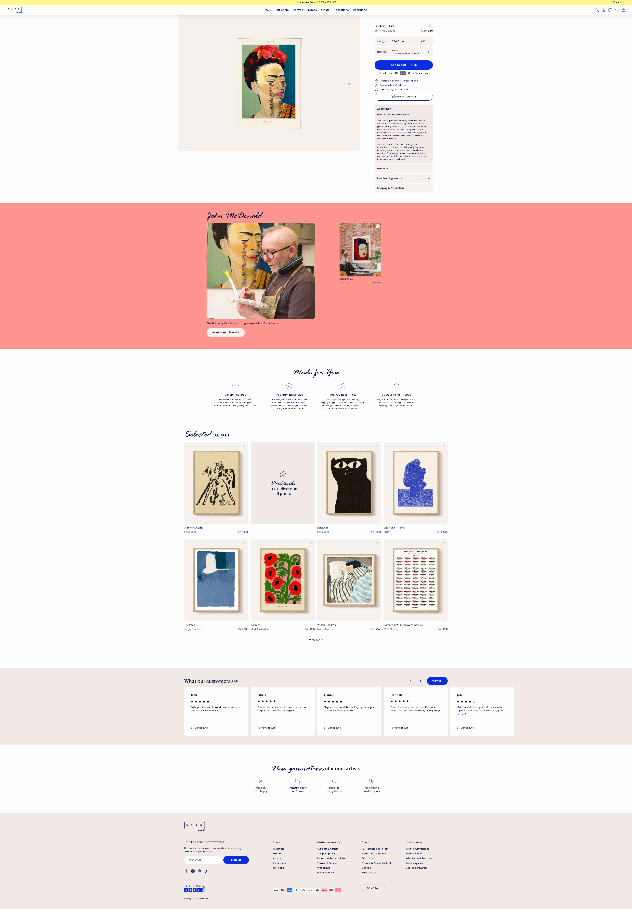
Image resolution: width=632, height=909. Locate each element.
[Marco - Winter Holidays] (349, 580)
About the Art (385, 108)
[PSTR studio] (14, 10)
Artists (325, 10)
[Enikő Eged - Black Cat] (349, 483)
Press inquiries (414, 863)
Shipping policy (326, 853)
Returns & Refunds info (331, 858)
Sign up (236, 860)
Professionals (414, 853)
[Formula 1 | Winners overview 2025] (416, 580)
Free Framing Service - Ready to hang (399, 80)
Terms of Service (327, 863)
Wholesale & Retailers (419, 858)
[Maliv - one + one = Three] (416, 483)
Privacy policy (325, 872)
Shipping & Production (390, 188)
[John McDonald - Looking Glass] (360, 249)
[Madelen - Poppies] (283, 580)
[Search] (597, 10)
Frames (312, 10)
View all (437, 681)
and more (423, 73)
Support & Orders (328, 848)
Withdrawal (324, 867)
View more (316, 640)
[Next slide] (349, 84)
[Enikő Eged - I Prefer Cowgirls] (216, 483)
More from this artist (225, 332)
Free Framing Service (389, 178)
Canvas (298, 10)
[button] (404, 41)
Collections (341, 10)
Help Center (369, 872)
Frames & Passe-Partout (376, 863)
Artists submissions (417, 848)
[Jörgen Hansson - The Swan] (216, 580)
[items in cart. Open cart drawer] (623, 10)
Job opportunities (417, 867)
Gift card (278, 867)
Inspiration (360, 10)
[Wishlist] (617, 10)
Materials (382, 168)
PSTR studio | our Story (375, 848)
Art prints (282, 10)
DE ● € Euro (618, 2)
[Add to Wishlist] (430, 26)
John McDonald (385, 31)
